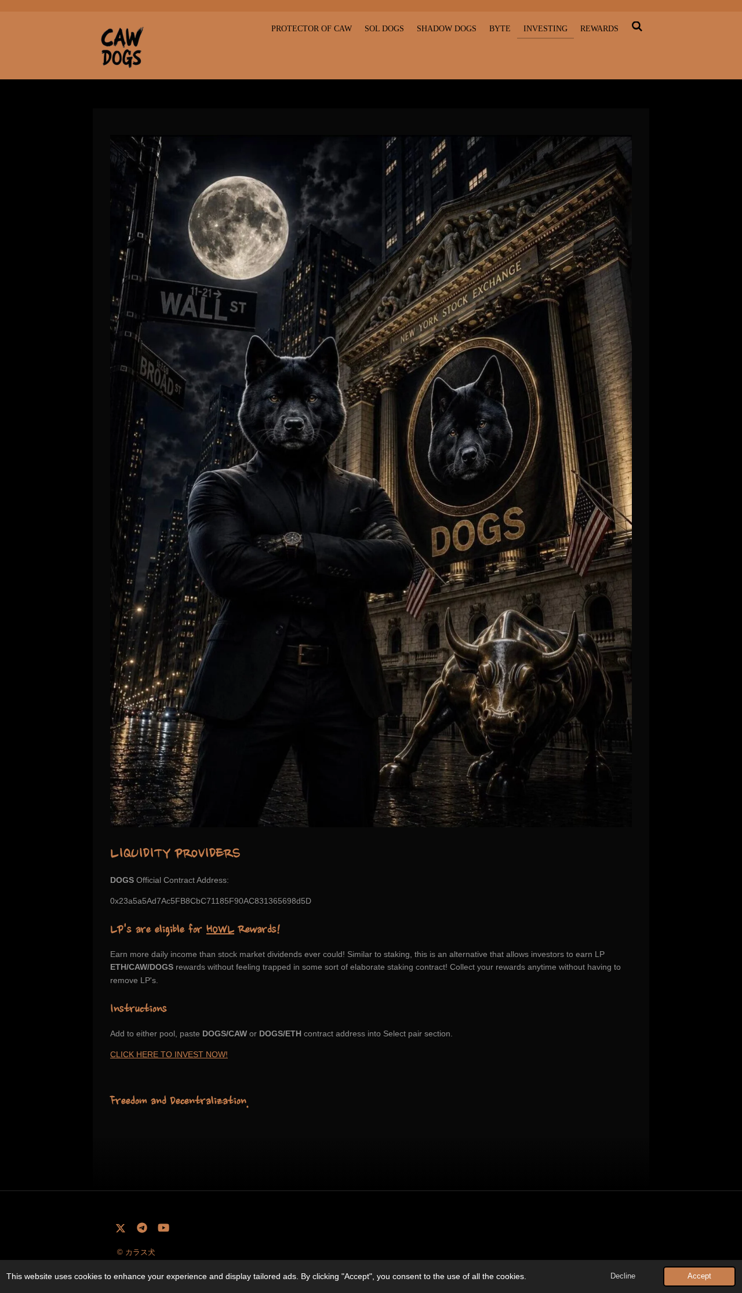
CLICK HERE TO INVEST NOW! (169, 1054)
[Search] (637, 27)
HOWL (220, 930)
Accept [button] (699, 1276)
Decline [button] (622, 1276)
